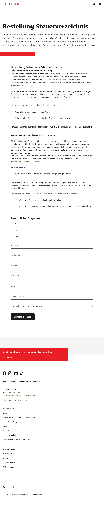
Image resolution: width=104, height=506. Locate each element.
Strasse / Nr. (16, 265)
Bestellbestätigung (18, 167)
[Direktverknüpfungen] (89, 4)
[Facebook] (4, 373)
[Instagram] (10, 373)
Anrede (14, 224)
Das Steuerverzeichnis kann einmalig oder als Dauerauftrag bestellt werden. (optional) (44, 193)
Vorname (15, 245)
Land (13, 286)
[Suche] (94, 4)
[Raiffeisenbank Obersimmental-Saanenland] (11, 4)
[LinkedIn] (16, 373)
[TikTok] (21, 373)
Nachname (15, 255)
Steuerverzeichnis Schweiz (27, 161)
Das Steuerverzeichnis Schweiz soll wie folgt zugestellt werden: (35, 105)
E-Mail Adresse (17, 296)
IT (13, 487)
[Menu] (100, 4)
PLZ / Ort (15, 275)
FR (9, 487)
